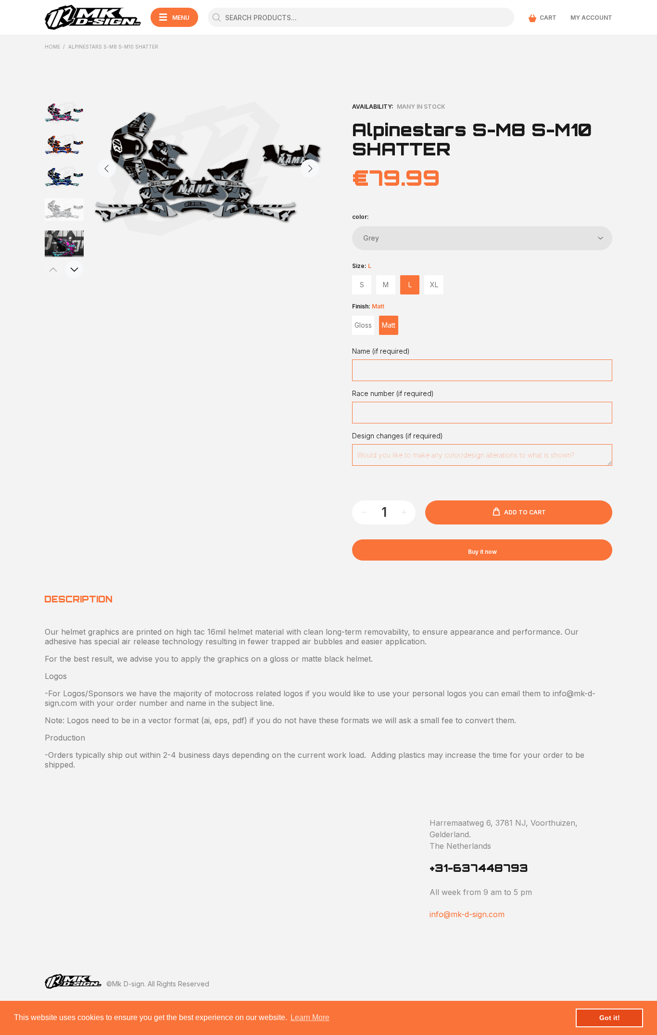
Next (310, 168)
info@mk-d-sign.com (467, 914)
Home (52, 47)
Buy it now (482, 551)
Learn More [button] (310, 1017)
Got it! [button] (609, 1018)
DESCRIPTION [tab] (78, 599)
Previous (107, 168)
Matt (388, 325)
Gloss (363, 325)
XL (434, 285)
